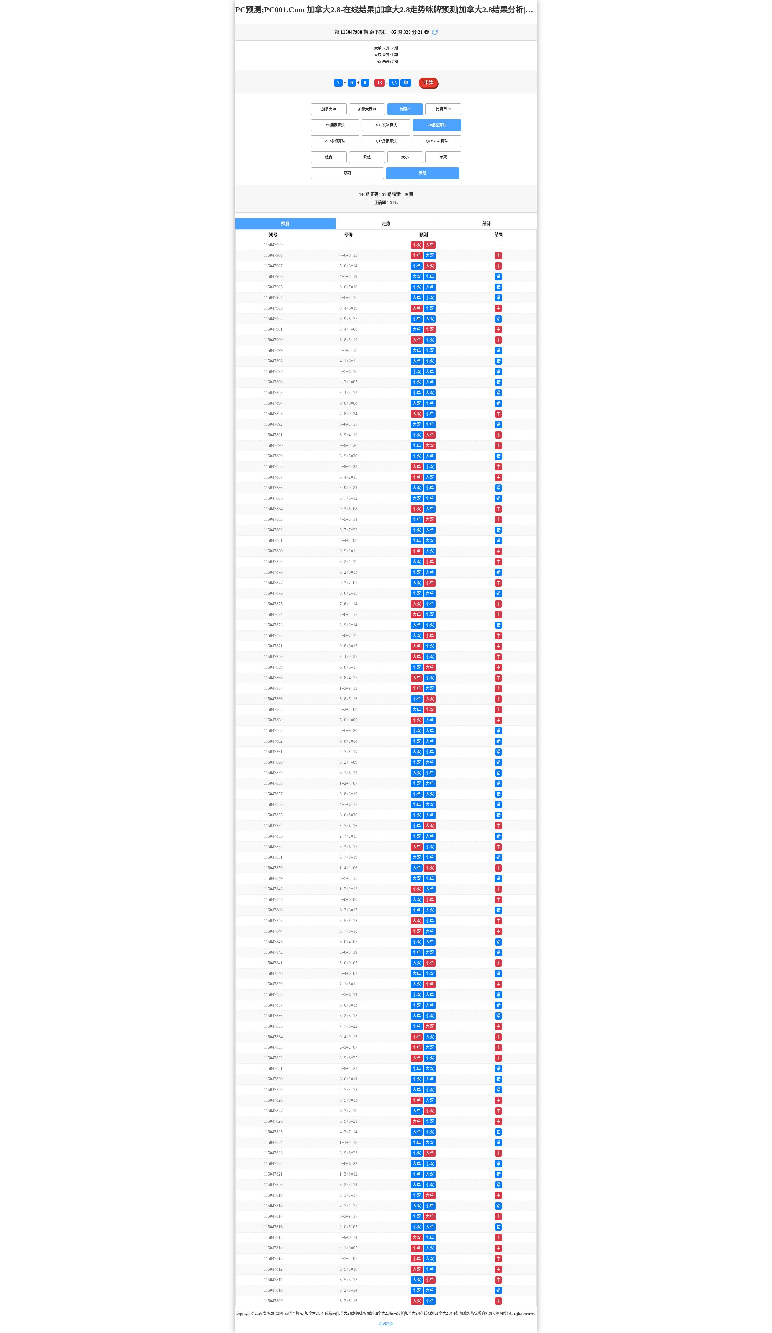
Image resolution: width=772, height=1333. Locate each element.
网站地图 (386, 1324)
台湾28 (405, 109)
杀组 (367, 157)
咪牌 (428, 82)
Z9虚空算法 (437, 125)
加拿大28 (328, 109)
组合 (328, 157)
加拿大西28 (367, 109)
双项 (347, 173)
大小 (405, 157)
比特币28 (443, 109)
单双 (443, 157)
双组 (422, 173)
